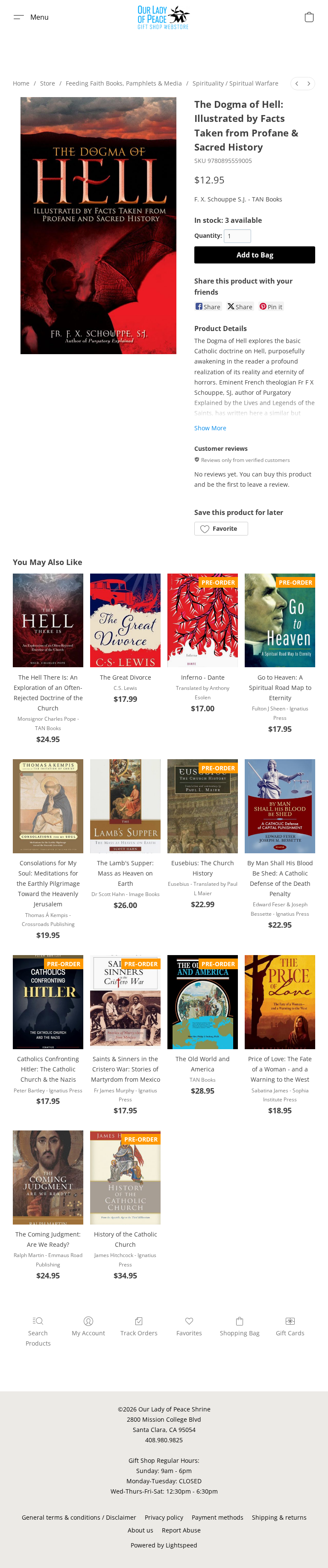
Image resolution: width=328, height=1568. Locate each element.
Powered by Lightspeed (164, 1545)
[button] (164, 17)
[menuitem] (297, 83)
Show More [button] (210, 428)
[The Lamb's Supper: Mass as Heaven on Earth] (125, 806)
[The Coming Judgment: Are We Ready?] (48, 1177)
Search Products (38, 1338)
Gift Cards (290, 1333)
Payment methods (217, 1517)
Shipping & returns (279, 1517)
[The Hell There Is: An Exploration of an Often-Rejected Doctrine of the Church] (48, 621)
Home (21, 83)
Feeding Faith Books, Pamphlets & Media (124, 83)
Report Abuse (181, 1530)
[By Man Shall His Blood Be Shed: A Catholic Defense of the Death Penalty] (280, 806)
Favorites (189, 1333)
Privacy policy (164, 1517)
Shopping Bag (240, 1333)
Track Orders (139, 1333)
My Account (88, 1333)
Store (47, 83)
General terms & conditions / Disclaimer (79, 1517)
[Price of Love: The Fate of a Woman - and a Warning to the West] (280, 1002)
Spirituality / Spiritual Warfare (235, 83)
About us (140, 1530)
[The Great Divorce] (125, 621)
